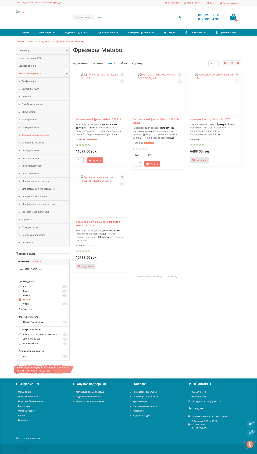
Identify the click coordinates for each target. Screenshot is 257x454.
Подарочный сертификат (89, 396)
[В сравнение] (122, 81)
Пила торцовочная (31, 165)
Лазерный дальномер (33, 235)
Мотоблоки (138, 410)
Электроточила (30, 227)
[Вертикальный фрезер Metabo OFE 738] (100, 93)
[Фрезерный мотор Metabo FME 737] (214, 93)
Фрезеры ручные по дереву (69, 41)
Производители (228, 32)
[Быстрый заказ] (108, 160)
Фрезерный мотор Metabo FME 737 (210, 119)
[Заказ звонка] (250, 444)
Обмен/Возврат (26, 410)
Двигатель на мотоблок (145, 406)
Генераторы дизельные (145, 392)
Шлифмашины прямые (34, 196)
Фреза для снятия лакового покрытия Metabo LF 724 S (98, 224)
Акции (171, 32)
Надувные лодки (141, 415)
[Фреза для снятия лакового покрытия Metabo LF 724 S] (100, 195)
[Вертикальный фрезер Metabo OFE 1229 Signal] (157, 93)
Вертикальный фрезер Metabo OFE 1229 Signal (156, 121)
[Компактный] (238, 63)
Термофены (28, 219)
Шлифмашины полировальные (38, 189)
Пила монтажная (31, 158)
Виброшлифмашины (33, 142)
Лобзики (26, 96)
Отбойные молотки (32, 104)
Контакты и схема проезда (48, 3)
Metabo (38, 261)
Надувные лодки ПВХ (76, 32)
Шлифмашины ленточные (36, 181)
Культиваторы (140, 401)
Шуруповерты (29, 112)
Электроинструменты (139, 32)
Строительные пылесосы (35, 212)
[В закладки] (122, 74)
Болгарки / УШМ (30, 89)
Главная (25, 32)
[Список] (232, 63)
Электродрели (29, 119)
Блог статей (24, 406)
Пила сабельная (30, 173)
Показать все (26, 309)
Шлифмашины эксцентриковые (39, 204)
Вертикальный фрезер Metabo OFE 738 (98, 119)
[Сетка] (225, 63)
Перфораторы (29, 81)
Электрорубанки (30, 127)
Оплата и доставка (24, 3)
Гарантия (23, 420)
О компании (196, 32)
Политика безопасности (30, 401)
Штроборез (27, 242)
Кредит (22, 415)
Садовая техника (106, 32)
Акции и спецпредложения (90, 401)
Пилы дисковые (30, 150)
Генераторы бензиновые (145, 396)
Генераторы (45, 32)
